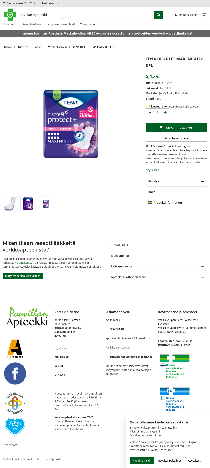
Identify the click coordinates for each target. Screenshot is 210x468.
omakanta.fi (26, 262)
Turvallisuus (119, 245)
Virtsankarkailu (57, 47)
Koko (151, 192)
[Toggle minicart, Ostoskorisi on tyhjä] (204, 14)
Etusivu (7, 47)
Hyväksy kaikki (142, 460)
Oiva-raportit (11, 445)
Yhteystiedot (88, 24)
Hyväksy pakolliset (169, 460)
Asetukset (194, 460)
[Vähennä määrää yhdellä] (150, 112)
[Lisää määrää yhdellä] (165, 112)
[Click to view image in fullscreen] (71, 124)
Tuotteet (9, 24)
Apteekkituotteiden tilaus (129, 277)
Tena (158, 98)
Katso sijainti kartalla (67, 320)
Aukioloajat (48, 3)
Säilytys (153, 181)
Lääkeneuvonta (121, 266)
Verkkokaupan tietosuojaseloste (178, 320)
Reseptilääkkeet (32, 24)
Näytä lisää (152, 170)
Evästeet (163, 324)
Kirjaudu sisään (188, 15)
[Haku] (158, 15)
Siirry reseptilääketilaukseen (23, 276)
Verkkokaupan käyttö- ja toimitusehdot (182, 328)
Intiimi (38, 47)
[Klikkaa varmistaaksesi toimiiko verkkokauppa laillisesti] (182, 366)
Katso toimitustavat (176, 138)
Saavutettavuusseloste (172, 332)
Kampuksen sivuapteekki (61, 24)
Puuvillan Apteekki (32, 14)
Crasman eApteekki (49, 459)
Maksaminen (120, 256)
